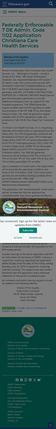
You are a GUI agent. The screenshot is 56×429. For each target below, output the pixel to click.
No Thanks (18, 237)
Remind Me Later (35, 237)
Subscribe (28, 230)
